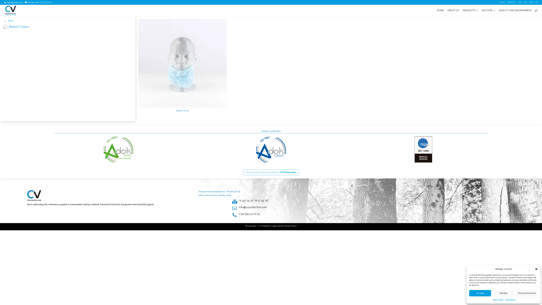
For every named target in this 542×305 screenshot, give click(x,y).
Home (440, 10)
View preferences (527, 293)
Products (469, 10)
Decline (503, 293)
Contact (511, 2)
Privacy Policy (498, 300)
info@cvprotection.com (253, 207)
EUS (520, 2)
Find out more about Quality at (271, 172)
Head (10, 21)
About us (453, 10)
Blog (502, 2)
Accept (480, 293)
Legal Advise (277, 226)
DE (525, 2)
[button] (536, 269)
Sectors (487, 10)
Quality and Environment (515, 10)
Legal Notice (510, 300)
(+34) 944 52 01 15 (249, 213)
